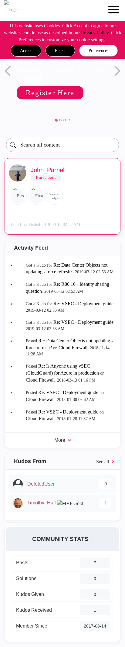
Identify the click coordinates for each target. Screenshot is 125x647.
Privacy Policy (95, 32)
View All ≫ (62, 461)
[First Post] (36, 196)
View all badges (54, 196)
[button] (26, 51)
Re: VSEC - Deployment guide (83, 303)
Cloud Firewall (73, 347)
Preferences (98, 50)
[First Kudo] (18, 196)
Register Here (50, 93)
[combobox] (62, 145)
